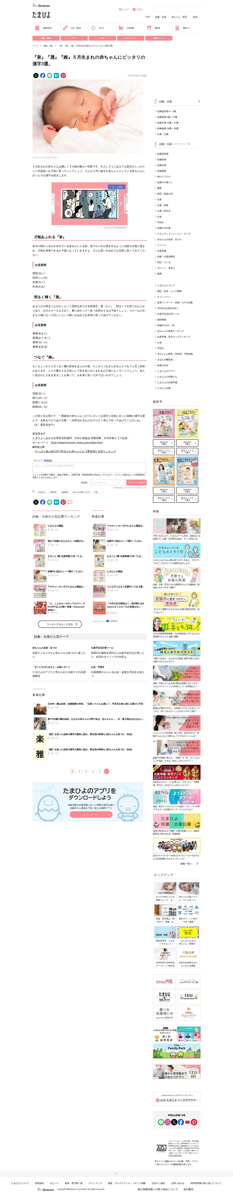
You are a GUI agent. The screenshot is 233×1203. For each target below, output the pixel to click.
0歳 (96, 492)
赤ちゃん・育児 (179, 17)
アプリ (74, 38)
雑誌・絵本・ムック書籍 (169, 291)
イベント (161, 245)
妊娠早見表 (47, 28)
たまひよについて (166, 285)
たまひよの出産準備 (167, 382)
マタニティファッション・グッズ (174, 233)
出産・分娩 (162, 134)
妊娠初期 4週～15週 (167, 116)
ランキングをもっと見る (60, 624)
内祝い (140, 9)
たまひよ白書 (164, 388)
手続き (160, 222)
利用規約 (39, 1183)
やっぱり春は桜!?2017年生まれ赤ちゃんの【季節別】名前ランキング (75, 451)
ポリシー (54, 1183)
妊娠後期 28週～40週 (167, 128)
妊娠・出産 (160, 17)
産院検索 (161, 319)
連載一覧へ (186, 863)
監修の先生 (162, 365)
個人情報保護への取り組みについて (158, 1189)
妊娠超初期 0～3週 (166, 111)
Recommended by (99, 621)
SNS (102, 38)
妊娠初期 (161, 159)
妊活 (195, 17)
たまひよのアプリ (166, 370)
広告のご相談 (158, 1183)
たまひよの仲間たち (167, 376)
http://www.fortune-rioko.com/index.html (77, 442)
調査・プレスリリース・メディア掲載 (127, 1183)
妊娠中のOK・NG (166, 325)
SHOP (126, 9)
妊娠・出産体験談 (166, 256)
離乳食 (157, 28)
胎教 (159, 187)
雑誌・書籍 (46, 38)
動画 (159, 273)
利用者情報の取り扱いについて (205, 1183)
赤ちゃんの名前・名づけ (81, 492)
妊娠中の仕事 (164, 227)
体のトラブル (164, 176)
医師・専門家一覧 (74, 1183)
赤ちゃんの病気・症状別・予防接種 (175, 353)
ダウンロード (91, 814)
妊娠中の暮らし (165, 182)
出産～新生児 (164, 210)
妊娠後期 (64, 492)
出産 (159, 199)
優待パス (186, 28)
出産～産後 (162, 205)
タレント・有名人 (166, 267)
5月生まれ (41, 492)
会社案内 (188, 1189)
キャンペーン (130, 38)
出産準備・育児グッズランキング (174, 336)
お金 (159, 216)
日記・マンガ (164, 262)
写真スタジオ (159, 38)
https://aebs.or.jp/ (175, 1155)
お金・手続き (76, 28)
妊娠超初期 (162, 153)
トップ (35, 45)
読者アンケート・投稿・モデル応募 (175, 302)
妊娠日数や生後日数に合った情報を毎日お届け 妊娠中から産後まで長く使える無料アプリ (91, 806)
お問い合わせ (177, 1183)
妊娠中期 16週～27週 (167, 122)
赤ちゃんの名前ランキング (170, 330)
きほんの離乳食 (165, 359)
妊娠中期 (53, 492)
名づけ (101, 28)
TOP (147, 17)
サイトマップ (95, 1183)
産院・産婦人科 (165, 193)
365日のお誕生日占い (168, 308)
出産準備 (130, 28)
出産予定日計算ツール (168, 313)
